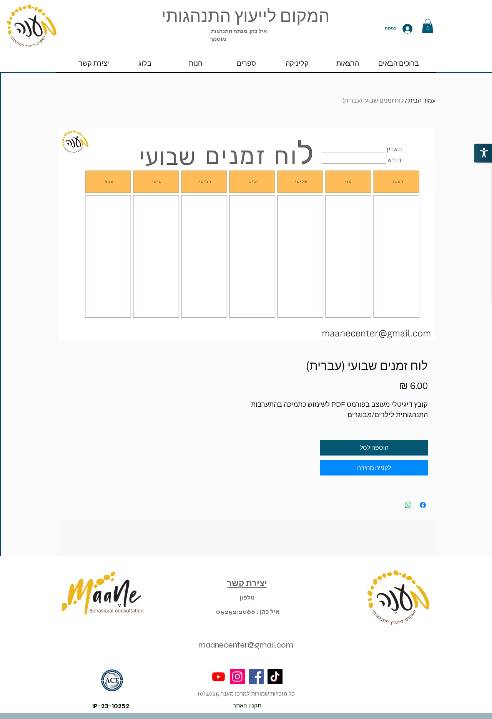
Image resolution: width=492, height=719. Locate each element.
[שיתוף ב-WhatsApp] (408, 505)
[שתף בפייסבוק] (422, 505)
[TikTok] (275, 676)
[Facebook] (256, 676)
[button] (428, 26)
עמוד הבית (421, 101)
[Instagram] (237, 676)
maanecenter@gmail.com (245, 645)
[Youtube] (218, 676)
